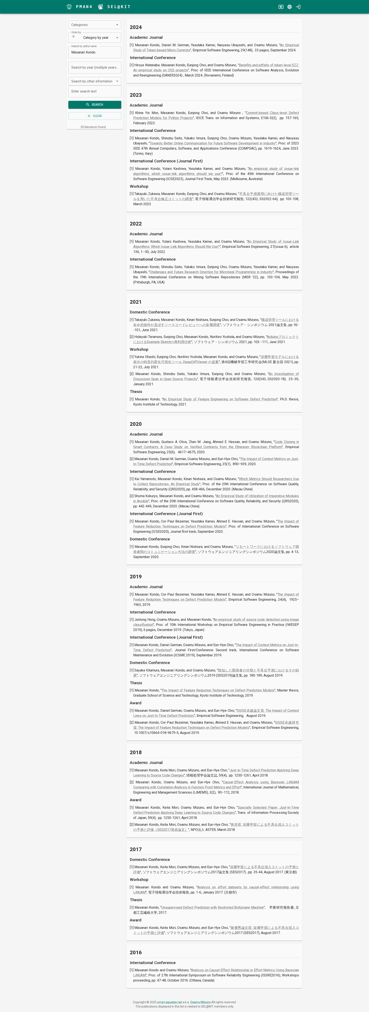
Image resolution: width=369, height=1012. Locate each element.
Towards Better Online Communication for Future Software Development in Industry (212, 143)
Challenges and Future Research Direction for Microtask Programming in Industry (211, 272)
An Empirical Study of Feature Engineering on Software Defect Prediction (220, 399)
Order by (76, 32)
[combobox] (94, 24)
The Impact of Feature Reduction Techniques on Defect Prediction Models (218, 690)
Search (97, 104)
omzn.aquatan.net (169, 1002)
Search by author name (84, 46)
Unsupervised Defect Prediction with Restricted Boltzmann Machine (212, 907)
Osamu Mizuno (200, 1002)
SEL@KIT (119, 6)
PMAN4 (84, 6)
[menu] (69, 7)
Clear (97, 116)
